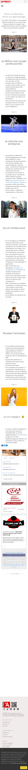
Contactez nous (6, 718)
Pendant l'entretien (14, 327)
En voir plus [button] (21, 503)
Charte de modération (7, 739)
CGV (3, 744)
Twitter (4, 439)
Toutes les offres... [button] (8, 473)
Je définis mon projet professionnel (14, 56)
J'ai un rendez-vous (14, 222)
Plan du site (5, 742)
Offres (5, 452)
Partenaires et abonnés (7, 730)
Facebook (2, 439)
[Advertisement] (14, 628)
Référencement (6, 726)
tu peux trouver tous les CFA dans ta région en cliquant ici (16, 175)
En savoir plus (14, 560)
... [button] (4, 540)
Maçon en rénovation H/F (9, 467)
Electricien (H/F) (7, 455)
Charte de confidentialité (8, 737)
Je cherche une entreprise (14, 136)
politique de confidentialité (19, 763)
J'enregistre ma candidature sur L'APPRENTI (14, 263)
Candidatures (12, 452)
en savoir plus (21, 429)
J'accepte (24, 767)
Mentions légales (6, 740)
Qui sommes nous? (6, 716)
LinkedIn (7, 439)
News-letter (5, 720)
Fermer (2, 749)
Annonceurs (5, 728)
